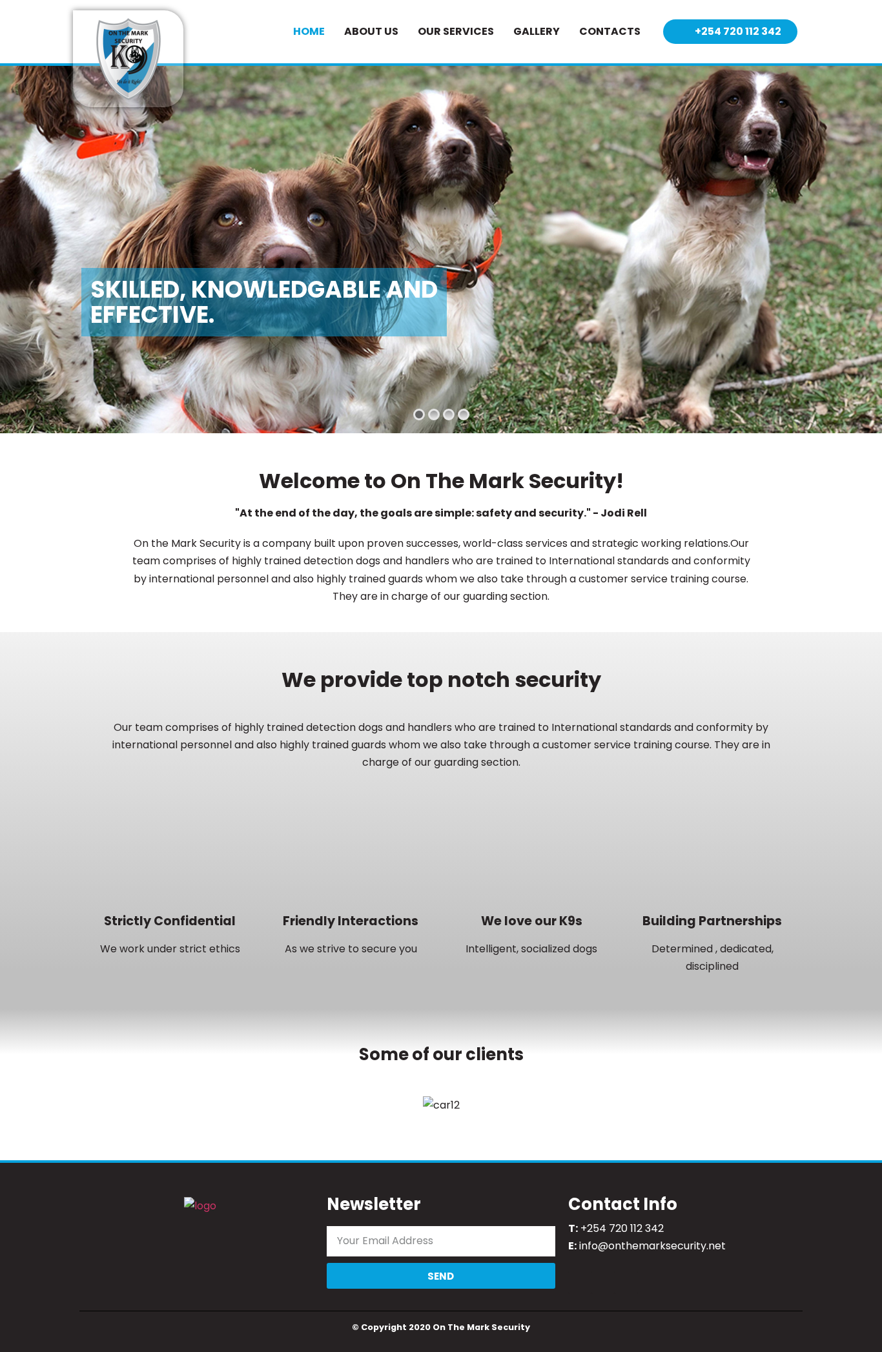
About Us (371, 31)
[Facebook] (579, 1282)
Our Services (456, 31)
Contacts (610, 31)
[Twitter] (603, 1282)
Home (309, 31)
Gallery (536, 31)
